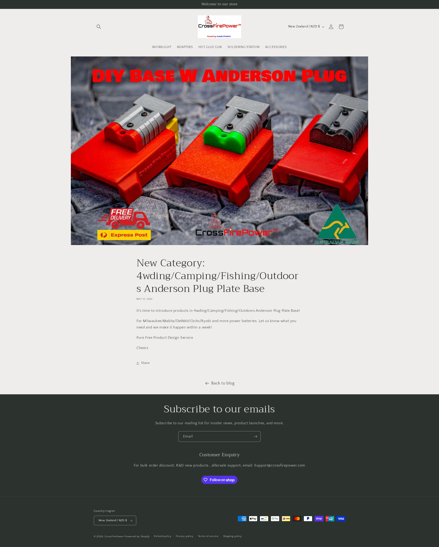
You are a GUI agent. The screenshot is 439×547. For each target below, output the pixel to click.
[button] (99, 27)
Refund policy (162, 536)
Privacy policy (184, 536)
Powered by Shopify (137, 536)
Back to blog (222, 383)
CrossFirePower (114, 536)
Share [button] (145, 363)
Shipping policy (232, 536)
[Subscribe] (255, 436)
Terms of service (208, 536)
